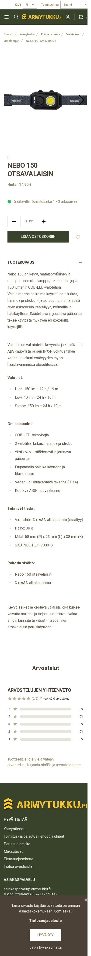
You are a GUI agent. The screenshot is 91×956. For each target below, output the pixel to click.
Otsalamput (11, 41)
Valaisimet (73, 34)
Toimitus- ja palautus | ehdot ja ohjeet (34, 836)
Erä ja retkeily (50, 34)
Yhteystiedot (14, 829)
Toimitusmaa (50, 4)
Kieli (18, 4)
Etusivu (8, 34)
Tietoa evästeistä (18, 866)
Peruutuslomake (17, 844)
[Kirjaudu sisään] (67, 17)
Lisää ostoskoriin (38, 236)
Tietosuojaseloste (18, 859)
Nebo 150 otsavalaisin (41, 41)
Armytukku (27, 34)
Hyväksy (45, 935)
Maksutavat (13, 851)
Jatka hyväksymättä (45, 947)
